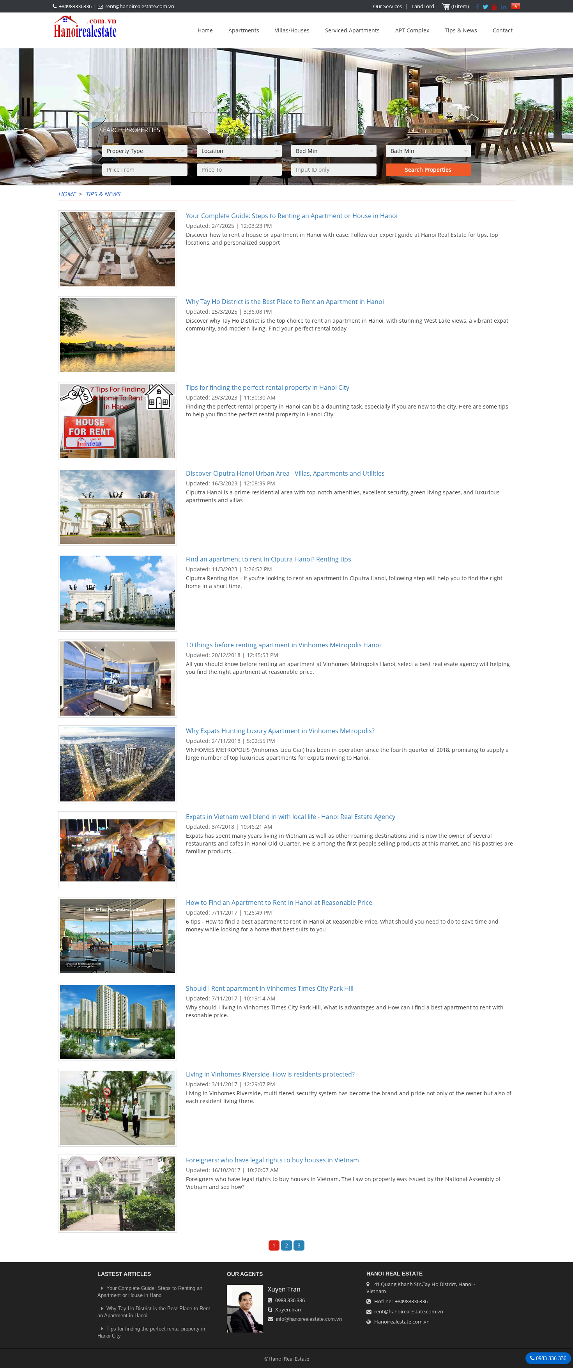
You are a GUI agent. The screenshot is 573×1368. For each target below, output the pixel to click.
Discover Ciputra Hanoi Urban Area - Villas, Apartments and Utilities (285, 473)
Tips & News (461, 30)
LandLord (423, 6)
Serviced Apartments (352, 30)
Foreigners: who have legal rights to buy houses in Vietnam (272, 1160)
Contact (503, 30)
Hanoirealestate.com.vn (402, 1321)
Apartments (243, 30)
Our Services (387, 6)
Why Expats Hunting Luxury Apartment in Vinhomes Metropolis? (280, 731)
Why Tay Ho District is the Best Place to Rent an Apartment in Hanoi (285, 301)
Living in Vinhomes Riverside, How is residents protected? (270, 1074)
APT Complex (412, 30)
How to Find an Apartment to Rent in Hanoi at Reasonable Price (279, 902)
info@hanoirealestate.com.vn (309, 1319)
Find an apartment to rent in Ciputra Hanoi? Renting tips (268, 559)
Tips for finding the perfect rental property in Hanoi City (267, 387)
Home (205, 30)
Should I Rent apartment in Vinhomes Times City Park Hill (270, 988)
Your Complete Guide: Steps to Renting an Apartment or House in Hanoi (292, 215)
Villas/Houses (292, 30)
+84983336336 (75, 6)
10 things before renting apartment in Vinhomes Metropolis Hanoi (283, 645)
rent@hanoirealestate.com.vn (139, 6)
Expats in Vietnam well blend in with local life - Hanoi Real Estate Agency (290, 816)
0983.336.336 (550, 1358)
